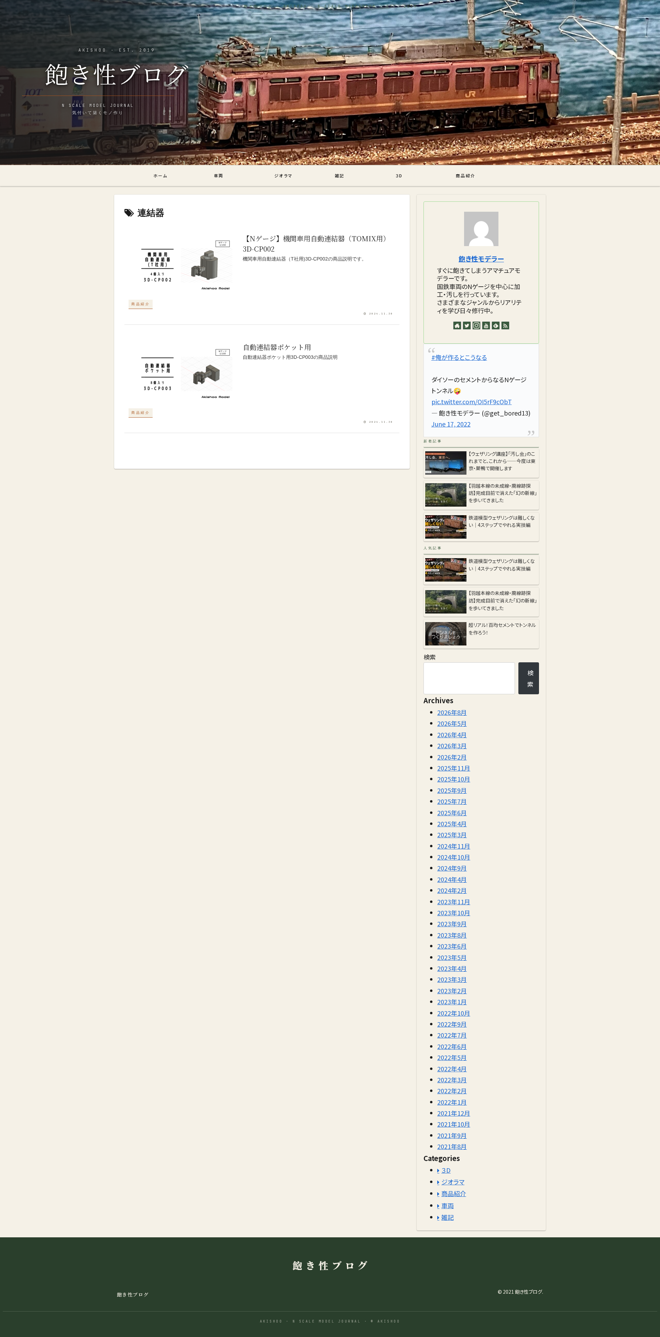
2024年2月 (452, 890)
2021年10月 (453, 1123)
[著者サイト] (457, 325)
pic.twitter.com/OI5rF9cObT (471, 401)
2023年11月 (453, 901)
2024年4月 (452, 879)
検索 (430, 656)
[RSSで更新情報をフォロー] (505, 325)
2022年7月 (452, 1034)
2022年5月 (452, 1057)
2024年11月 (453, 845)
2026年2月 (452, 756)
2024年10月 (453, 856)
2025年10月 (453, 778)
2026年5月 (452, 723)
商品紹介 (453, 1193)
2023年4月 (452, 968)
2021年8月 (452, 1146)
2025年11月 (453, 767)
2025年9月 (452, 790)
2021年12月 (453, 1112)
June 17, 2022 (451, 423)
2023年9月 (452, 923)
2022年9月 (452, 1023)
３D (446, 1169)
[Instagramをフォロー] (476, 325)
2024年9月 (452, 867)
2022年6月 (452, 1046)
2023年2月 (452, 990)
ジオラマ (452, 1181)
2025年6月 (452, 812)
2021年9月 (452, 1135)
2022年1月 (452, 1101)
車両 (447, 1205)
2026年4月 (452, 734)
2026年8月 (452, 712)
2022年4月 (452, 1068)
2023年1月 (452, 1001)
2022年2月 (452, 1090)
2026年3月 (452, 745)
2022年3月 (452, 1079)
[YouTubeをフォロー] (486, 325)
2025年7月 (452, 801)
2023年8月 (452, 934)
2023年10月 (453, 912)
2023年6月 (452, 945)
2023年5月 (452, 957)
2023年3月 (452, 979)
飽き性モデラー (481, 259)
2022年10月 (453, 1012)
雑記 (447, 1217)
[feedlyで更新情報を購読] (496, 325)
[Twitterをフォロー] (467, 325)
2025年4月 (452, 823)
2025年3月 (452, 834)
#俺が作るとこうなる (459, 357)
